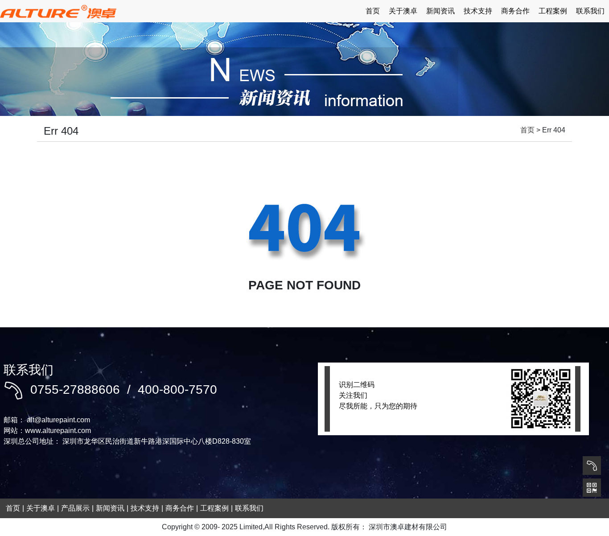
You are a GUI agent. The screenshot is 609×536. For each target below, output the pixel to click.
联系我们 (590, 11)
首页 (373, 11)
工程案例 (553, 11)
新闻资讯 (440, 11)
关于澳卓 (403, 11)
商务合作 (515, 11)
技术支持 (478, 11)
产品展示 (75, 508)
